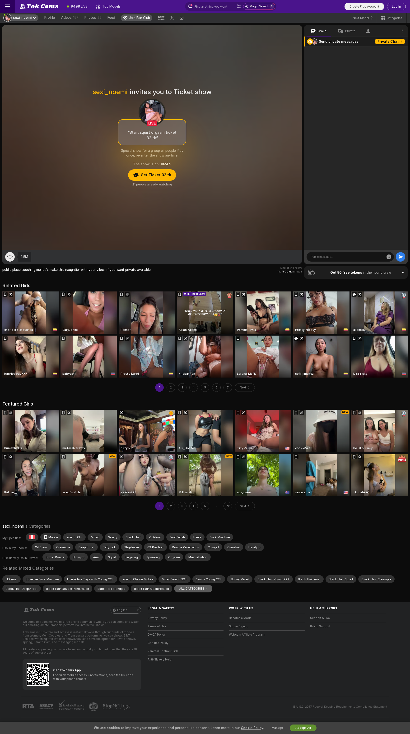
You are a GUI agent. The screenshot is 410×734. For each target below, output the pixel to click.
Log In (396, 6)
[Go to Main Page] (39, 6)
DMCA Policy (157, 634)
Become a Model (240, 618)
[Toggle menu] (7, 6)
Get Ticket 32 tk (156, 175)
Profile (49, 17)
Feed (111, 17)
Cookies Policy (158, 643)
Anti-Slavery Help (160, 659)
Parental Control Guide (163, 651)
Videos (70, 17)
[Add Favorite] (10, 257)
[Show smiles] (389, 257)
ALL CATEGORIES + (193, 588)
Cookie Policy (252, 728)
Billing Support (320, 626)
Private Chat (388, 41)
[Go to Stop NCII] (117, 707)
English (122, 610)
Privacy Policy (157, 618)
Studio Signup (238, 626)
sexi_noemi (13, 526)
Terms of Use (157, 626)
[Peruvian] (32, 537)
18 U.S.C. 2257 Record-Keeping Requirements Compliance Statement (340, 706)
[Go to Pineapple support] (94, 706)
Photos (93, 17)
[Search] (239, 6)
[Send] (400, 257)
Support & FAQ (320, 618)
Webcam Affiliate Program (247, 634)
